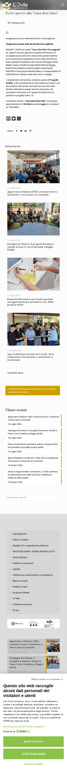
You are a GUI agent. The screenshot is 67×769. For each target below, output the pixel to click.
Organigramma (20, 534)
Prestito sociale (20, 586)
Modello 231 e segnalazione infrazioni (30, 545)
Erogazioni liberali (21, 592)
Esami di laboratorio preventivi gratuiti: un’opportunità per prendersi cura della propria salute (30, 302)
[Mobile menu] (62, 5)
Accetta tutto (33, 741)
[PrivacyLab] (22, 731)
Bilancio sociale (20, 581)
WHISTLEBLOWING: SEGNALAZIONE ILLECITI (34, 551)
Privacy (16, 610)
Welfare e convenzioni (23, 563)
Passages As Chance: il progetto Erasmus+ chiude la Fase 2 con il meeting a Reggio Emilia (30, 247)
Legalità (16, 569)
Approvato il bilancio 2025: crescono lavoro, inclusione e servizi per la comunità (32, 193)
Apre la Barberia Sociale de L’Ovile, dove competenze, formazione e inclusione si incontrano (30, 357)
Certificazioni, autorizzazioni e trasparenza (33, 575)
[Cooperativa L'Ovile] (15, 5)
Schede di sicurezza (22, 604)
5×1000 (16, 598)
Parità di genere (20, 557)
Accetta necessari (33, 754)
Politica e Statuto (20, 539)
